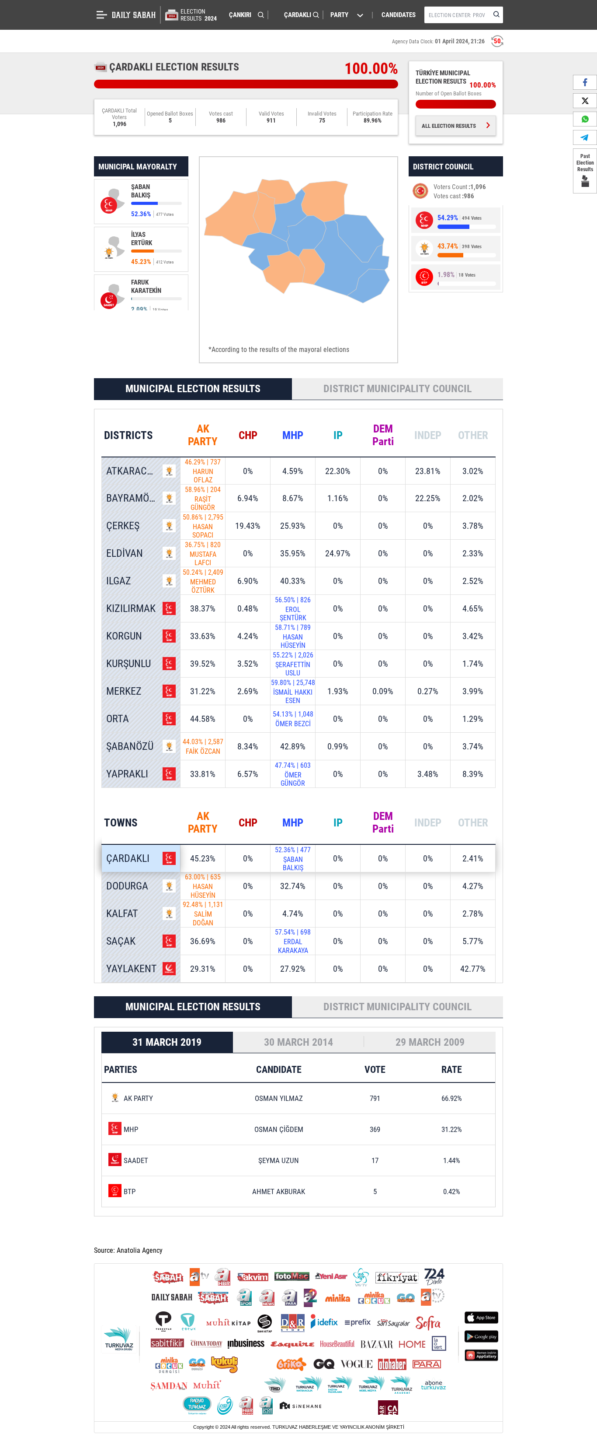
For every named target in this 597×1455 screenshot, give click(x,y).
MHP (292, 435)
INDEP (427, 435)
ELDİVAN (124, 553)
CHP (248, 435)
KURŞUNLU (128, 663)
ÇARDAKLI (127, 858)
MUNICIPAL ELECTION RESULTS (192, 389)
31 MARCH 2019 (166, 1042)
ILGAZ (118, 581)
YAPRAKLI (127, 774)
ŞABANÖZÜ (129, 746)
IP (338, 435)
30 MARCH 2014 (298, 1042)
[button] (244, 15)
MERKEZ (124, 691)
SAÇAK (120, 941)
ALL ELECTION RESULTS (449, 126)
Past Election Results (585, 162)
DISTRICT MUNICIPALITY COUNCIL (397, 389)
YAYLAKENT (131, 969)
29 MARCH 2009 (430, 1042)
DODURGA (127, 886)
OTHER (473, 435)
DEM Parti (383, 435)
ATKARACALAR (138, 471)
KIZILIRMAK (131, 608)
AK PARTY (203, 435)
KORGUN (124, 636)
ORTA (117, 719)
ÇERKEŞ (122, 526)
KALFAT (122, 913)
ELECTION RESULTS (198, 15)
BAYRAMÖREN (136, 498)
